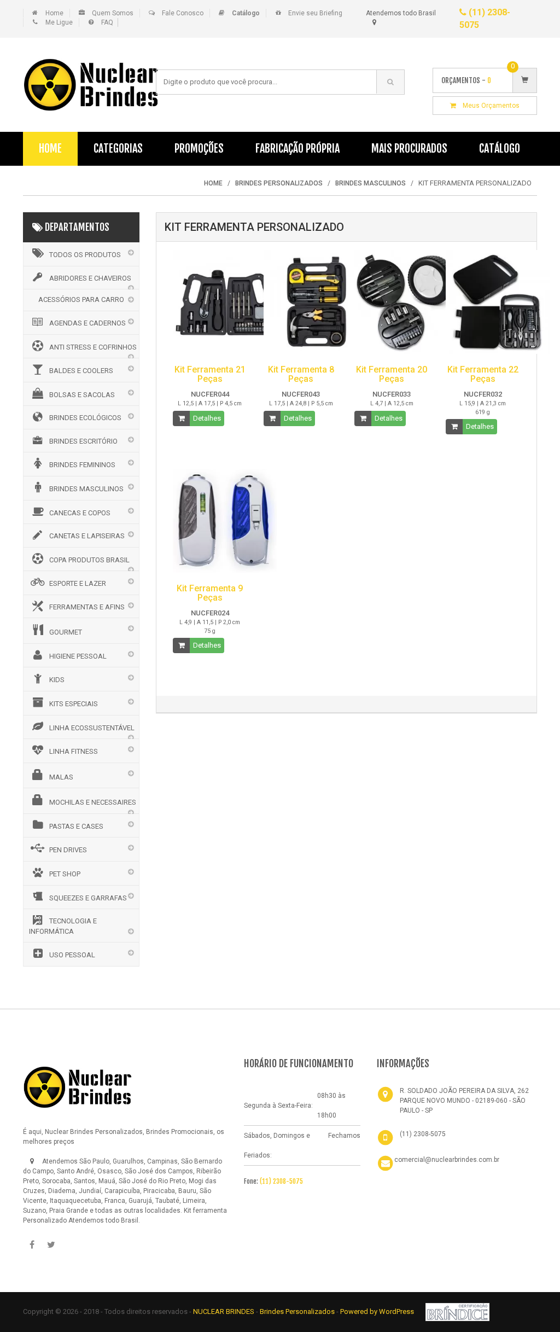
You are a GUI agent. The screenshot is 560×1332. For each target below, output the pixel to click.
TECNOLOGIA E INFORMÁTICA (63, 926)
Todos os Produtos (85, 255)
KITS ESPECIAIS (73, 704)
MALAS (61, 777)
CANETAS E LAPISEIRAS (87, 536)
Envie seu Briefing (315, 13)
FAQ (107, 22)
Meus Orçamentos (488, 105)
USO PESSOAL (72, 955)
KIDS (57, 680)
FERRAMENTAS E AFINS (87, 607)
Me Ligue (59, 22)
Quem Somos (112, 13)
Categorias (118, 148)
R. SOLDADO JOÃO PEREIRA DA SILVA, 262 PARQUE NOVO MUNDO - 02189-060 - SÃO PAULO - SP (464, 1100)
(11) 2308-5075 (281, 1181)
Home (54, 13)
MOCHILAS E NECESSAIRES (92, 802)
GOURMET (65, 632)
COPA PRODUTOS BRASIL (89, 560)
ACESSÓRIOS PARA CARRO (81, 299)
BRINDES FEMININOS (82, 465)
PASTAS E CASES (76, 826)
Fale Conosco (182, 13)
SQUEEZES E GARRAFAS (88, 898)
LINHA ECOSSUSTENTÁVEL (92, 728)
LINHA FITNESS (73, 751)
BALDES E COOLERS (81, 371)
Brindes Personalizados (298, 1311)
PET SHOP (64, 874)
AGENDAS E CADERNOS (87, 323)
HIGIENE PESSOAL (78, 656)
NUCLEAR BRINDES (223, 1311)
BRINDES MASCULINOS (86, 489)
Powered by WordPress (378, 1311)
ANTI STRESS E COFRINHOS (93, 347)
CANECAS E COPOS (79, 513)
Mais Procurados (409, 148)
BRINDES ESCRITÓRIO (83, 441)
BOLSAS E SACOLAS (82, 395)
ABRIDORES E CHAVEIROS (90, 278)
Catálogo (499, 148)
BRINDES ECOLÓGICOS (85, 418)
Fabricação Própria (297, 148)
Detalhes (207, 418)
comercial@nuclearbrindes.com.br (446, 1160)
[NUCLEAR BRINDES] (77, 1087)
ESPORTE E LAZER (77, 583)
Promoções (199, 148)
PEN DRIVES (68, 850)
